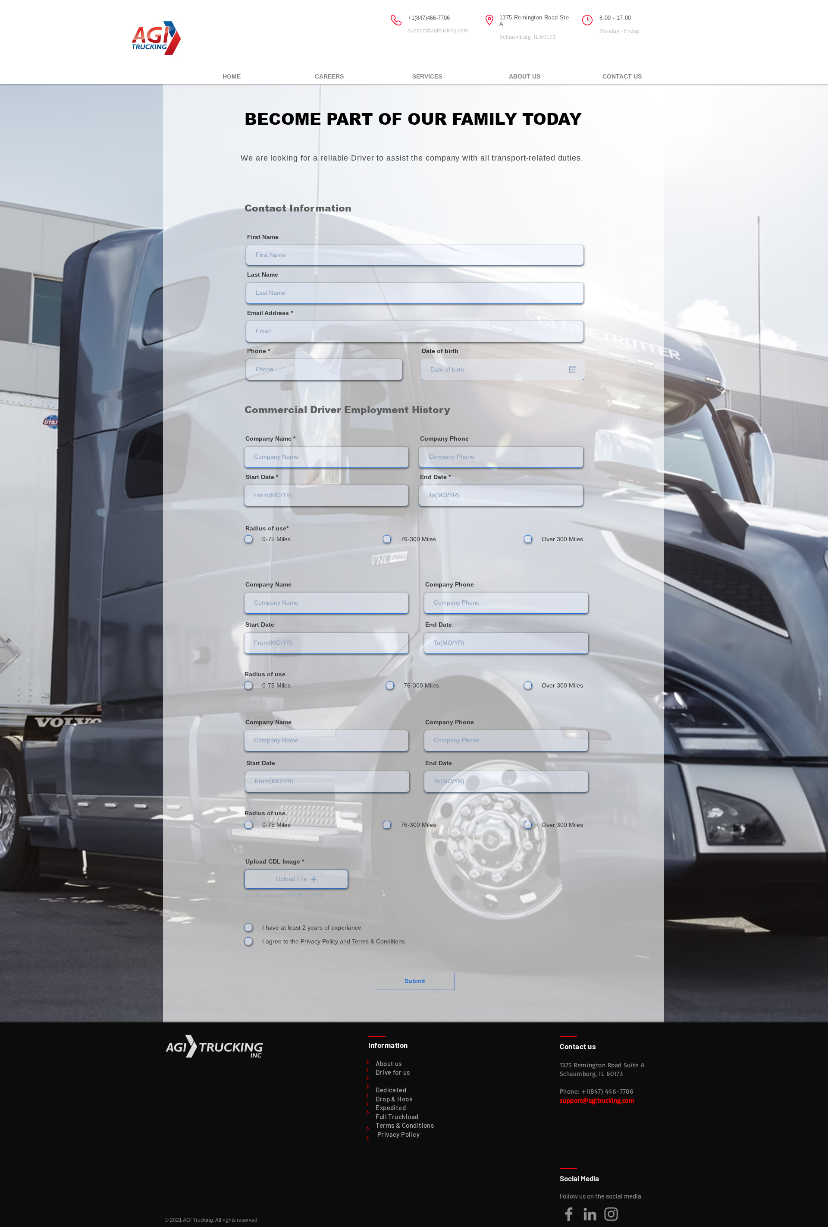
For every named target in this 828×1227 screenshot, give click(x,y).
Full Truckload (397, 1116)
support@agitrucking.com (438, 31)
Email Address (268, 313)
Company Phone (444, 438)
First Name (263, 237)
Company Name (268, 438)
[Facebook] (569, 1214)
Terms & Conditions (405, 1125)
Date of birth (444, 351)
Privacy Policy (398, 1134)
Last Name (262, 274)
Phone (256, 351)
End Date (433, 477)
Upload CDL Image (272, 861)
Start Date (259, 477)
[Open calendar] (572, 369)
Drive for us (393, 1072)
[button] (427, 72)
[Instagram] (611, 1214)
